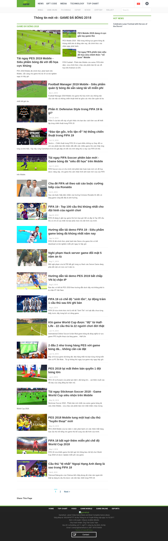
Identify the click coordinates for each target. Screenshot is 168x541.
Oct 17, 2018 (53, 166)
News (41, 3)
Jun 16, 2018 (54, 354)
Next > (67, 491)
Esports (115, 509)
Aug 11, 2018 (54, 261)
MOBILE (40, 10)
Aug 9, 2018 (53, 285)
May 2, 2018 (53, 449)
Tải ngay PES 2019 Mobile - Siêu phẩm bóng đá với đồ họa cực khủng (37, 62)
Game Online (102, 509)
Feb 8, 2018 (53, 472)
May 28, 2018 (54, 400)
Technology (77, 3)
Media (63, 3)
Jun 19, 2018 (54, 331)
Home (51, 509)
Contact (86, 535)
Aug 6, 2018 (53, 308)
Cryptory (98, 10)
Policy (90, 530)
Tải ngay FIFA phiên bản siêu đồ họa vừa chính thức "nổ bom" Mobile (92, 55)
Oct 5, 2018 (53, 192)
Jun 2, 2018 (53, 377)
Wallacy (110, 10)
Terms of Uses (80, 530)
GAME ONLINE (52, 10)
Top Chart (93, 3)
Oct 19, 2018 (53, 140)
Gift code (51, 3)
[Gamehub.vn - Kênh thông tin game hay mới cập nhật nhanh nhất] (26, 3)
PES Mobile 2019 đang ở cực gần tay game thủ (92, 34)
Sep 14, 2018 (53, 238)
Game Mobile (86, 509)
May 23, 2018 (54, 426)
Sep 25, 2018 (53, 215)
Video (73, 509)
